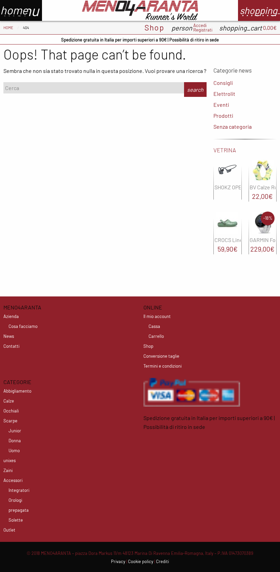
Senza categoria (232, 126)
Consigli (223, 82)
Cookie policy (140, 561)
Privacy (118, 561)
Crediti (162, 561)
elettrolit (224, 93)
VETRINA (224, 150)
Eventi (221, 104)
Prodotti (223, 115)
